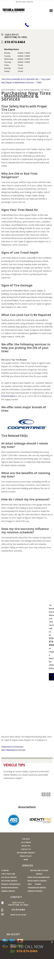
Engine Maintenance (9, 888)
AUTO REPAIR (26, 842)
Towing (37, 884)
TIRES (39, 82)
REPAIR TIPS (26, 846)
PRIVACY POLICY (26, 856)
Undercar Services (35, 891)
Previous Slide (44, 794)
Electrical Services (9, 877)
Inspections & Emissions (12, 746)
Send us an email (18, 914)
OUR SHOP (26, 839)
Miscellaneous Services (37, 881)
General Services (8, 891)
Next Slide (48, 794)
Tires (30, 884)
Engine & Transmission (10, 884)
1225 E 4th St (23, 89)
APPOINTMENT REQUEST (26, 853)
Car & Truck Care (8, 874)
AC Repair (5, 870)
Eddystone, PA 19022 (40, 89)
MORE (26, 859)
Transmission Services (37, 888)
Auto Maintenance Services (13, 750)
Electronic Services (9, 881)
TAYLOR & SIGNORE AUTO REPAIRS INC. (20, 79)
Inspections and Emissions (39, 877)
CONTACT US (26, 849)
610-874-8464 (15, 42)
